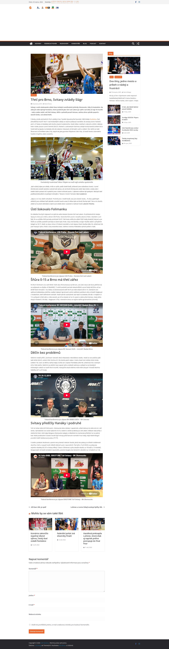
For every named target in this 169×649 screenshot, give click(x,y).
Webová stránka (35, 614)
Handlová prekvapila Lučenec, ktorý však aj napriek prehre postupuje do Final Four (92, 538)
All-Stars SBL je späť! (38, 507)
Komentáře (75, 43)
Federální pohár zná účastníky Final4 (66, 534)
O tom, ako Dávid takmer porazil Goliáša (130, 108)
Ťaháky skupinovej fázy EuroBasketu (129, 139)
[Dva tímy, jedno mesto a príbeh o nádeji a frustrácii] (124, 65)
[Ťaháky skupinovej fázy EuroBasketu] (114, 141)
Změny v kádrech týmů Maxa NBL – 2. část (65, 2)
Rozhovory (64, 43)
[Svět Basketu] (31, 43)
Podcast (93, 43)
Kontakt (102, 43)
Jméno (32, 595)
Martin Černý (47, 104)
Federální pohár (50, 43)
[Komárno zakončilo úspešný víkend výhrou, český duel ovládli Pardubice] (40, 519)
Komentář (33, 569)
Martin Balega (127, 92)
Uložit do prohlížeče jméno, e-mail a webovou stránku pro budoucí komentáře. (60, 625)
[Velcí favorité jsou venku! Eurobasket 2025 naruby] (114, 130)
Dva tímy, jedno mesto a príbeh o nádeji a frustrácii (122, 85)
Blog (85, 43)
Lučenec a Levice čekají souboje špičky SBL (86, 507)
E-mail (32, 605)
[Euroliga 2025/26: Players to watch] (114, 120)
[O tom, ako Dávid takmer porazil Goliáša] (114, 109)
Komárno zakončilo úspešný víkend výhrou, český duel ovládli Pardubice (39, 537)
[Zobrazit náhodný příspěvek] (138, 43)
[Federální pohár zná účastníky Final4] (66, 519)
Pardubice (93, 119)
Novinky (38, 43)
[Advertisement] (84, 26)
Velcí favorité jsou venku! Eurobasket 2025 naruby (130, 129)
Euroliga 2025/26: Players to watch (130, 118)
